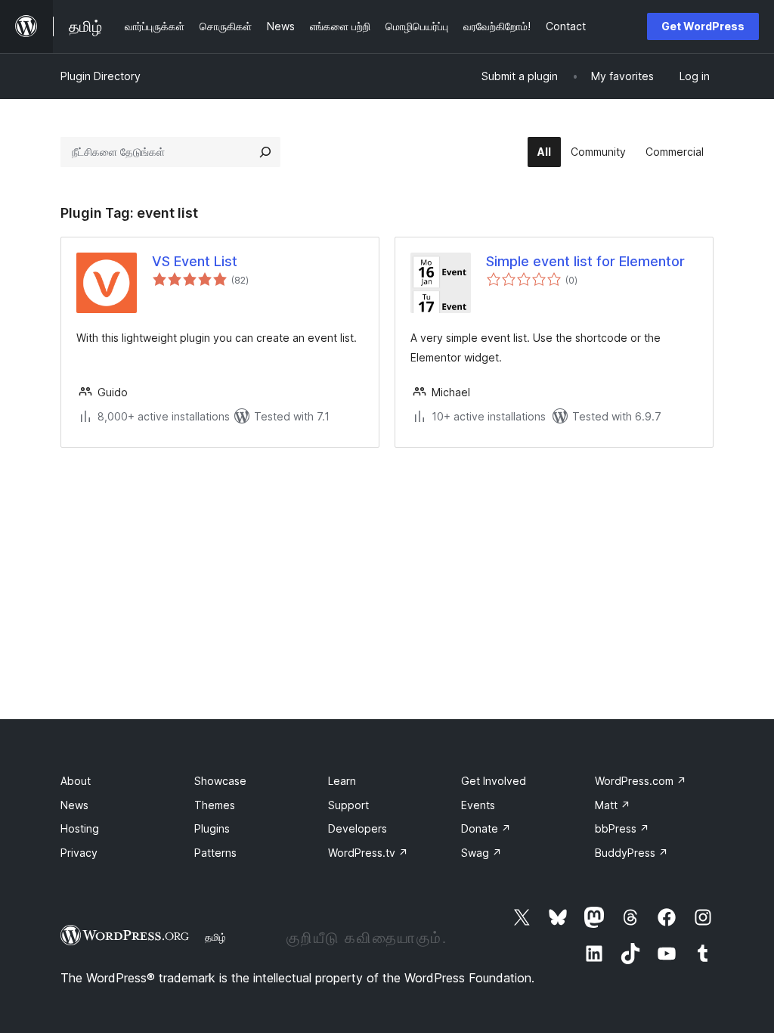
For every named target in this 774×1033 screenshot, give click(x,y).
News (74, 805)
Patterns (215, 852)
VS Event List (194, 261)
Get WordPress (703, 26)
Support (348, 805)
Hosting (79, 828)
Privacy (79, 852)
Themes (214, 805)
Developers (357, 828)
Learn (342, 780)
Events (478, 805)
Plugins (212, 828)
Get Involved (493, 780)
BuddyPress (631, 852)
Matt (612, 805)
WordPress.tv (368, 852)
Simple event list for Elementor (585, 261)
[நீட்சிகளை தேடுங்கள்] (265, 152)
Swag (481, 852)
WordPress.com (640, 780)
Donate (486, 828)
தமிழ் (215, 937)
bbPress (622, 828)
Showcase (220, 780)
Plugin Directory (100, 76)
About (75, 780)
